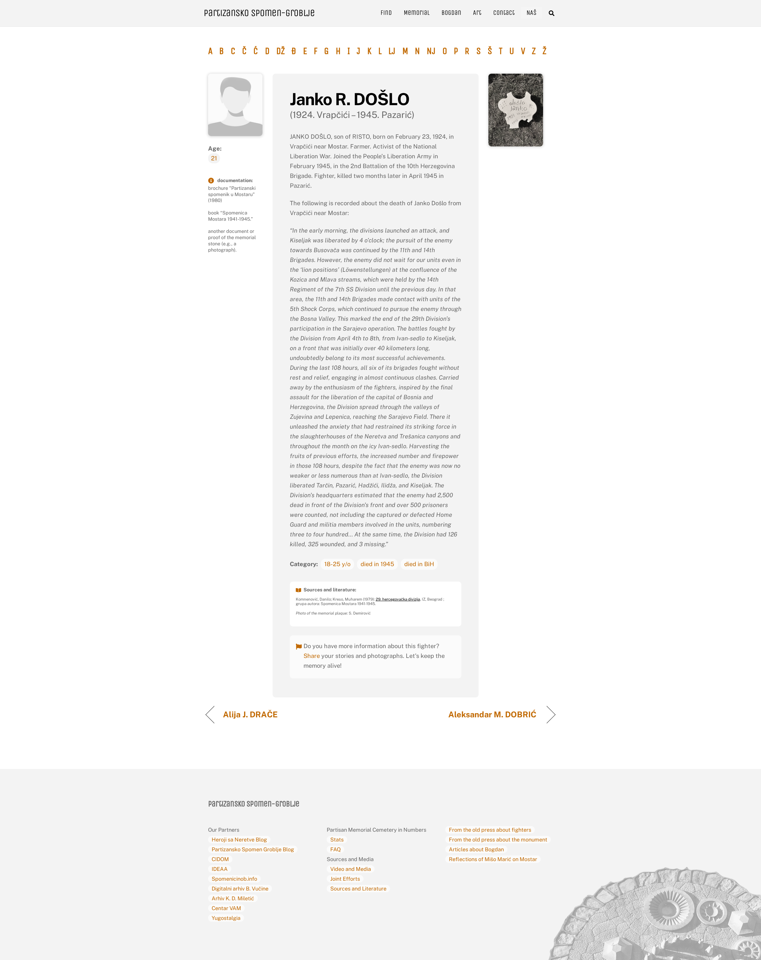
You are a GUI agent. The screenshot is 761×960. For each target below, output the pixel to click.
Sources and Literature (358, 888)
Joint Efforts (345, 879)
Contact (504, 13)
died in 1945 (377, 564)
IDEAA (220, 869)
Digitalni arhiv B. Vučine (240, 888)
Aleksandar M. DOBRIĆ (493, 714)
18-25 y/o (337, 564)
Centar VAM (226, 908)
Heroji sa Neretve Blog (239, 839)
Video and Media (350, 869)
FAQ (335, 849)
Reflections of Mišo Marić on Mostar (493, 859)
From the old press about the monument (498, 839)
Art (477, 13)
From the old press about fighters (490, 830)
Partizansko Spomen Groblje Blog (253, 849)
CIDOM (220, 859)
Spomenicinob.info (234, 879)
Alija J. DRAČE (251, 714)
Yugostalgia (226, 918)
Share (312, 655)
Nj (431, 51)
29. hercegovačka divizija (398, 599)
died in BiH (419, 564)
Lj (391, 51)
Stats (337, 839)
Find (386, 13)
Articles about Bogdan (476, 849)
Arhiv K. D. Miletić (233, 898)
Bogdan (451, 13)
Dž (280, 51)
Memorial (417, 13)
